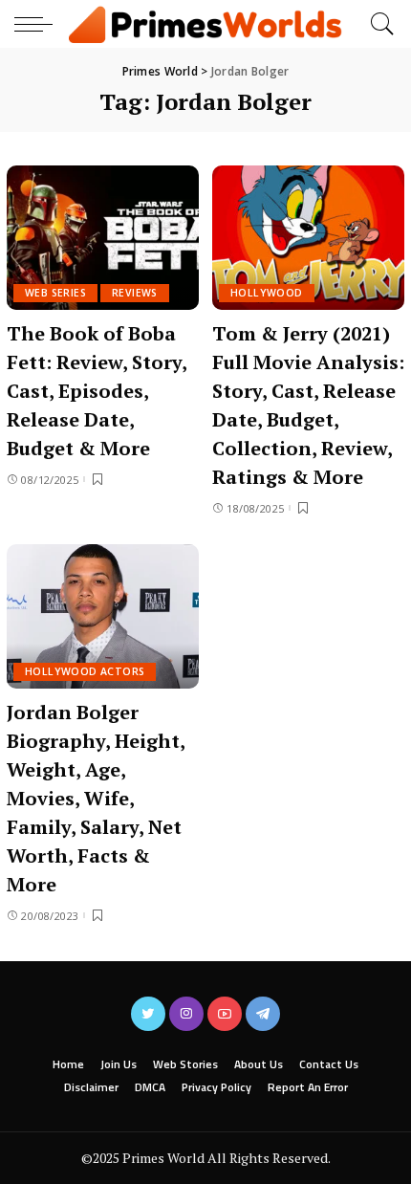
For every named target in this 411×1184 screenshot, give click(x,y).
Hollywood (266, 292)
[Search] (377, 24)
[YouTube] (224, 1014)
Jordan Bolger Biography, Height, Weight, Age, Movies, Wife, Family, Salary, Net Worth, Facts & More (96, 798)
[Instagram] (186, 1014)
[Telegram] (263, 1014)
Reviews (135, 292)
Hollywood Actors (84, 671)
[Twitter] (148, 1014)
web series (55, 292)
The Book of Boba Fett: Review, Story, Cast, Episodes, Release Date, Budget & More (97, 390)
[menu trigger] (38, 24)
